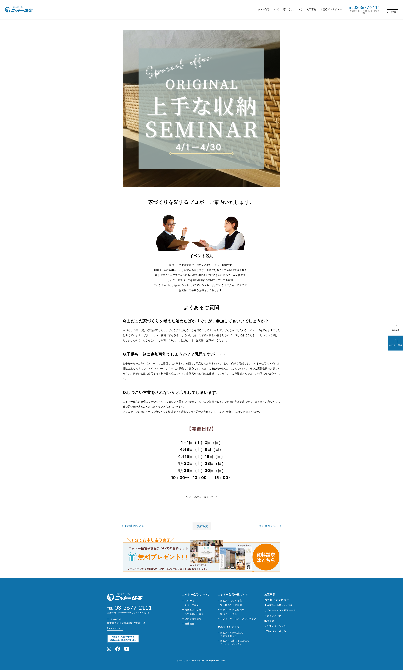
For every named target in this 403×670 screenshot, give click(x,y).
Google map (113, 628)
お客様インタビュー (331, 9)
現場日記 (269, 620)
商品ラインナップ (229, 626)
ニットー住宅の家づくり (233, 594)
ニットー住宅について (267, 9)
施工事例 (311, 9)
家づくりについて (292, 9)
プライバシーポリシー (276, 631)
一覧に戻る (201, 526)
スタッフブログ (272, 615)
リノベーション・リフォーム (280, 610)
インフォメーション (275, 626)
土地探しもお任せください (279, 605)
